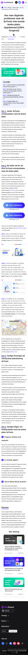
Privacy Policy (21, 650)
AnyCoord (13, 190)
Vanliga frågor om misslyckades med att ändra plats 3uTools (13, 103)
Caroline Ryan (12, 36)
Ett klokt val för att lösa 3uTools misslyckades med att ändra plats (12, 90)
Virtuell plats (15, 7)
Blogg (9, 7)
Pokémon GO (13, 351)
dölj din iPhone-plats (21, 228)
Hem (5, 7)
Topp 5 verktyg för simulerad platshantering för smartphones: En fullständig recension (13, 548)
